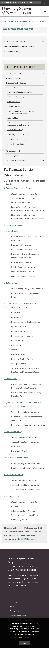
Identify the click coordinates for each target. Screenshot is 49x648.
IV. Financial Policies (13, 88)
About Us (13, 602)
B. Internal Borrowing (15, 97)
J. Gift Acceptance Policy (16, 139)
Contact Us (14, 611)
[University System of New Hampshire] (17, 10)
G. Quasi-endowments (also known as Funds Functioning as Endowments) (23, 124)
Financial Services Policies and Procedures (20, 46)
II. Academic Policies (13, 78)
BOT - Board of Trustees (18, 21)
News (12, 607)
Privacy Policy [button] (24, 637)
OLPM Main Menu (28, 539)
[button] (45, 10)
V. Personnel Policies (13, 151)
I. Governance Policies (14, 73)
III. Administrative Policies (16, 83)
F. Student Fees (12, 118)
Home (4, 21)
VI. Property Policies (13, 156)
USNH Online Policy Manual (14, 41)
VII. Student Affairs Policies (16, 160)
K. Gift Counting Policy (15, 144)
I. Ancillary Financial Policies (18, 134)
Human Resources (11, 51)
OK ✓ (24, 643)
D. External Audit (13, 106)
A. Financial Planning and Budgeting (20, 92)
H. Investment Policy (15, 130)
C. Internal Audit (13, 101)
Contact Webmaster (18, 615)
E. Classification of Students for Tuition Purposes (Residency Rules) (22, 112)
